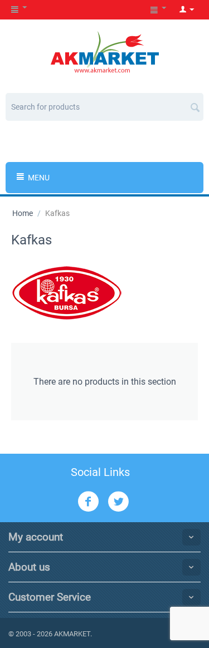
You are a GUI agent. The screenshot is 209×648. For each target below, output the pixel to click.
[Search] (195, 103)
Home (22, 213)
